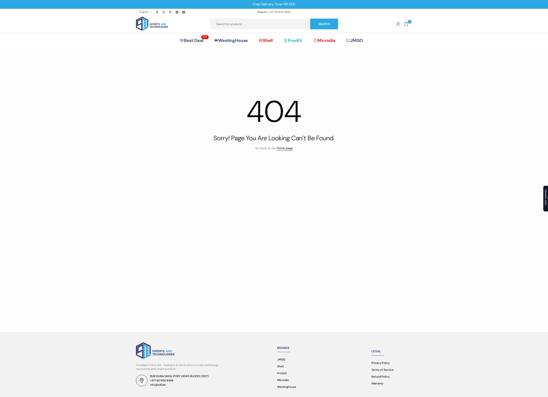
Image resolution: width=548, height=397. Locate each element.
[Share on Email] (184, 12)
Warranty (377, 383)
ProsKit (295, 40)
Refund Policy (380, 376)
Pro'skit (282, 373)
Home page (285, 148)
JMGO (356, 40)
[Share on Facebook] (157, 12)
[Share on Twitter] (164, 12)
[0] (406, 24)
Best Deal (195, 40)
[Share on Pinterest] (170, 12)
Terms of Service (382, 370)
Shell (268, 40)
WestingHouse (233, 40)
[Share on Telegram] (177, 12)
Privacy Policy (380, 363)
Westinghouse (286, 387)
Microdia (326, 40)
